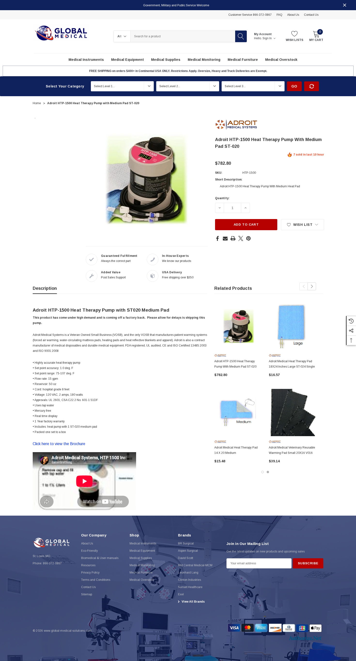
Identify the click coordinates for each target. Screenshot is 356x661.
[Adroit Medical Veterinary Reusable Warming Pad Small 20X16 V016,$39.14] (292, 412)
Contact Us (311, 14)
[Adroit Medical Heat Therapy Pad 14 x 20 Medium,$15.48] (238, 412)
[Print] (233, 238)
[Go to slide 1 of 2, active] (262, 472)
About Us (293, 14)
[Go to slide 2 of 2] (268, 472)
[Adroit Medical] (236, 124)
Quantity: (222, 198)
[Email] (225, 238)
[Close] (345, 5)
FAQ (279, 14)
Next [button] (312, 286)
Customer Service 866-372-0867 (250, 14)
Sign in (267, 38)
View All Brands (193, 601)
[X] (240, 238)
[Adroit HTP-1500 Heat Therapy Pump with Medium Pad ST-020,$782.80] (238, 326)
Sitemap (86, 594)
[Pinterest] (248, 238)
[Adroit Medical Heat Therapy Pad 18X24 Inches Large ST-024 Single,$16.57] (292, 326)
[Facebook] (217, 238)
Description (45, 288)
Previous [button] (303, 286)
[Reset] (311, 86)
